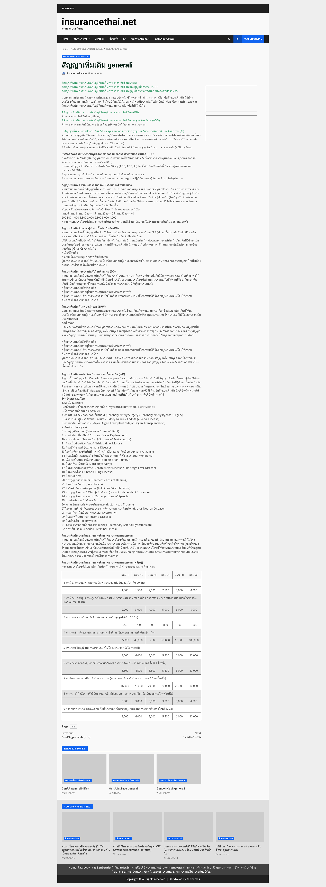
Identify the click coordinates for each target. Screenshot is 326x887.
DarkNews (175, 879)
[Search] (229, 39)
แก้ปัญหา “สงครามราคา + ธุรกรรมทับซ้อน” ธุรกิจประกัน (240, 827)
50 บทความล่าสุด (222, 867)
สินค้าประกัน (80, 38)
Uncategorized (72, 838)
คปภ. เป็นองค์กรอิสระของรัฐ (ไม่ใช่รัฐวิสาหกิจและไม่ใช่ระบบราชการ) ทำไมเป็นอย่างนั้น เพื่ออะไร (86, 827)
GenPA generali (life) (76, 735)
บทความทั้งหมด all (174, 867)
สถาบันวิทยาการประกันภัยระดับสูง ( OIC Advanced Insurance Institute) (137, 827)
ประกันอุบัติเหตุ (203, 871)
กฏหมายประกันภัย (164, 38)
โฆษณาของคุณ (121, 871)
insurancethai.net (99, 21)
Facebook (84, 867)
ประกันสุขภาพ (171, 871)
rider (73, 726)
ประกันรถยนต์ (152, 871)
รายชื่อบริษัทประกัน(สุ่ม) (146, 867)
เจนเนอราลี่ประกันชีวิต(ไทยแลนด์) (76, 56)
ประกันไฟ (187, 871)
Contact (99, 38)
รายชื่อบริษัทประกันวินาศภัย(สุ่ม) (111, 867)
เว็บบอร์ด (113, 38)
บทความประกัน (139, 38)
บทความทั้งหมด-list (199, 867)
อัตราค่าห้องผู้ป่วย (245, 867)
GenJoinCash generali (179, 769)
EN (124, 38)
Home (65, 38)
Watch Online (253, 38)
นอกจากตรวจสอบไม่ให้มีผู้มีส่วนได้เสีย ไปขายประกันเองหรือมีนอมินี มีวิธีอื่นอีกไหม (188, 827)
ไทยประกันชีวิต (192, 735)
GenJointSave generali (131, 769)
